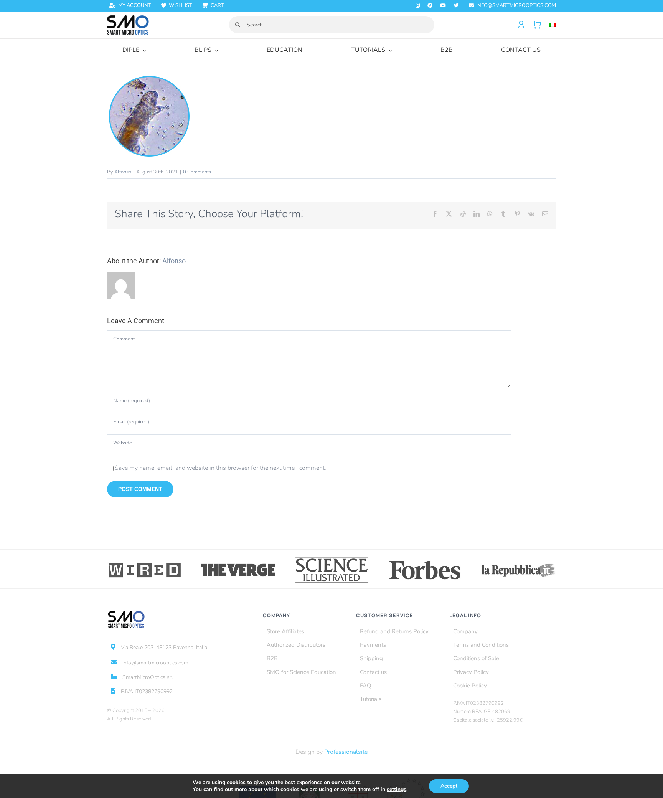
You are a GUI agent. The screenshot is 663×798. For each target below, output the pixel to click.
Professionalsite (346, 752)
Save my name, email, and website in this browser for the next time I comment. (220, 468)
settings (396, 789)
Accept (448, 786)
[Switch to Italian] (548, 25)
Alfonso (122, 172)
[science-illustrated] (331, 558)
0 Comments (197, 172)
